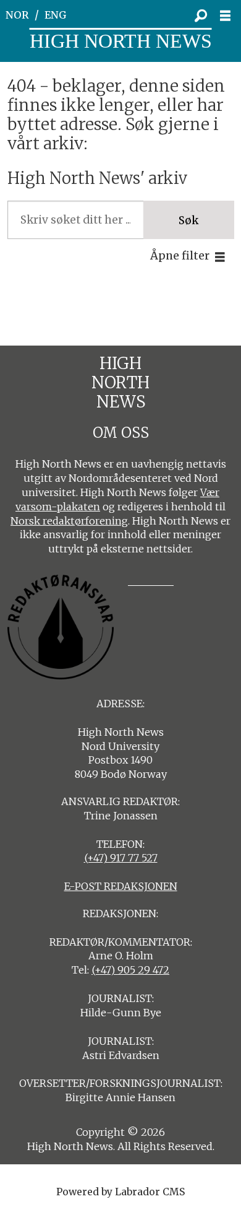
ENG (55, 15)
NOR (17, 15)
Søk (188, 220)
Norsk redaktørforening (69, 521)
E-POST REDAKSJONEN (120, 886)
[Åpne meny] (228, 16)
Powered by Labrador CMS (120, 1192)
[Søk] (200, 15)
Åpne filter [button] (179, 256)
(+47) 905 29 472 (130, 970)
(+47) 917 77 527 (121, 858)
